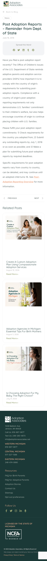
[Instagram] (16, 510)
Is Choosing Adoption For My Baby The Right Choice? (22, 394)
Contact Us (10, 488)
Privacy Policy (8, 555)
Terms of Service (19, 555)
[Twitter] (11, 510)
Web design (7, 552)
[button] (14, 50)
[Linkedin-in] (20, 510)
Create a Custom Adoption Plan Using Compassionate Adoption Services (21, 264)
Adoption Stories (13, 484)
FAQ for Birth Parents (15, 475)
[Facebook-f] (6, 510)
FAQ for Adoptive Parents (17, 480)
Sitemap (9, 492)
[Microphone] (25, 510)
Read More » (12, 274)
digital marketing (19, 552)
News (7, 18)
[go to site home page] (13, 3)
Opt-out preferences (14, 497)
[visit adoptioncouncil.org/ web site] (13, 534)
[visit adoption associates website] (15, 419)
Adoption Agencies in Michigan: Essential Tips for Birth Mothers (23, 330)
